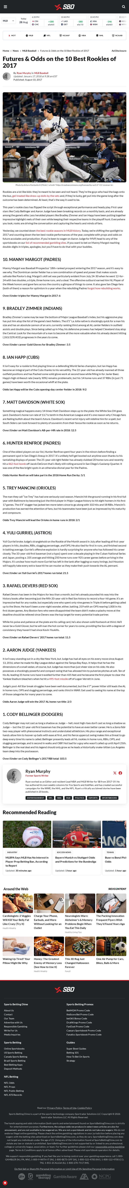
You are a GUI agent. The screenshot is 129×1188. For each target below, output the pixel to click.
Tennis (110, 852)
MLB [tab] (31, 35)
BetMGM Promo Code (78, 1010)
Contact (8, 1014)
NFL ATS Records (13, 1094)
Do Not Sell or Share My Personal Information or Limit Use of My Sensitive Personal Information (64, 1168)
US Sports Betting (13, 1052)
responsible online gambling (109, 1146)
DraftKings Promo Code (79, 1022)
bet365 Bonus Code (77, 1018)
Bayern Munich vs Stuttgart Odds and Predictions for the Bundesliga (75, 859)
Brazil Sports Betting (14, 1060)
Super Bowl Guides (76, 1048)
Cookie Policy (84, 1107)
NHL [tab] (101, 35)
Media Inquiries (12, 1034)
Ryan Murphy (24, 73)
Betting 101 (73, 1052)
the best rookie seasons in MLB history (58, 230)
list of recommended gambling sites (46, 242)
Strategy (71, 1060)
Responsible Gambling (15, 1026)
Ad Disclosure (119, 50)
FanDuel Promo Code (78, 1026)
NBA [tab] (84, 35)
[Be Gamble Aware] (65, 1176)
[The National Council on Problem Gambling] (101, 1177)
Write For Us (10, 1030)
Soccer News (64, 852)
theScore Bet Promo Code (80, 1014)
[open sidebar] (5, 6)
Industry (12, 852)
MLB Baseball (29, 50)
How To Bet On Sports (78, 1056)
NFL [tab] (48, 35)
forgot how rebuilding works (104, 288)
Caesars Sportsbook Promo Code (84, 1030)
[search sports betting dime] (123, 6)
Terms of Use (69, 1107)
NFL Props (9, 1086)
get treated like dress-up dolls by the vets (35, 195)
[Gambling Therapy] (43, 1176)
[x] (115, 773)
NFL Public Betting (14, 1090)
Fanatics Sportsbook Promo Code (84, 1034)
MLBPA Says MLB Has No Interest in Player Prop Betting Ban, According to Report (27, 861)
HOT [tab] (13, 35)
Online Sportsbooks (14, 1048)
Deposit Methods (13, 1068)
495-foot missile (58, 678)
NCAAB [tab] (118, 35)
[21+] (21, 1176)
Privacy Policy (54, 1107)
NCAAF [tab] (66, 35)
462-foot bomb (17, 463)
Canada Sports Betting (15, 1056)
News (16, 50)
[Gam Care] (30, 1176)
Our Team (9, 1018)
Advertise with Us (13, 1022)
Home (6, 50)
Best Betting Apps (13, 1064)
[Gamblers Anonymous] (84, 1177)
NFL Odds (9, 1082)
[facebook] (120, 773)
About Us (9, 1010)
